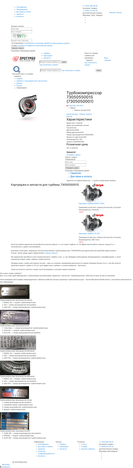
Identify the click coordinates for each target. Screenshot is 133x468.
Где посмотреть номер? (49, 65)
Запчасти (47, 58)
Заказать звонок (115, 12)
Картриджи (47, 56)
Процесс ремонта (88, 449)
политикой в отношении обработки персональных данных (47, 43)
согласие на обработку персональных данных (35, 45)
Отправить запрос (73, 155)
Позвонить (6, 467)
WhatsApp (6, 464)
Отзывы (84, 446)
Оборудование (22, 9)
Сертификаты (21, 7)
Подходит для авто (76, 105)
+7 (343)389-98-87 (106, 442)
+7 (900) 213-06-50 (90, 3)
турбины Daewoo (51, 253)
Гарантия (19, 14)
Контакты (20, 16)
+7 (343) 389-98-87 (90, 6)
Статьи (84, 444)
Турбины (46, 53)
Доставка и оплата (23, 12)
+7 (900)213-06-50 (106, 446)
